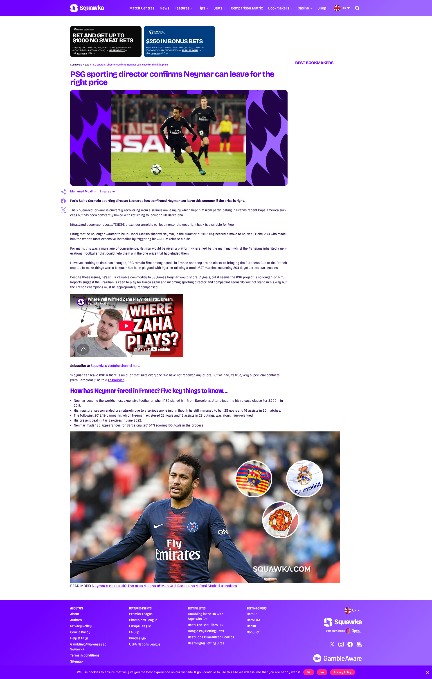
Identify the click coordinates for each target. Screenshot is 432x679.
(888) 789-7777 (117, 50)
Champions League (143, 620)
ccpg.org (82, 53)
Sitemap (76, 661)
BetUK (251, 626)
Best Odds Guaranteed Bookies (211, 637)
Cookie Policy (80, 632)
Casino (303, 8)
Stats (218, 8)
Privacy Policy (81, 626)
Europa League (140, 626)
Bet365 (252, 614)
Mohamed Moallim (83, 191)
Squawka (75, 64)
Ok (308, 672)
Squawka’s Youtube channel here (115, 365)
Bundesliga (137, 638)
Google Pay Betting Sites (206, 631)
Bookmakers (278, 8)
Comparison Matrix (247, 8)
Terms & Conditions (84, 655)
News (164, 8)
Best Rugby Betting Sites (206, 643)
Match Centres (141, 8)
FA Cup (134, 632)
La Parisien (116, 380)
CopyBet (253, 632)
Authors (76, 620)
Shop (321, 8)
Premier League (141, 614)
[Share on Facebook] (63, 201)
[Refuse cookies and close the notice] (427, 672)
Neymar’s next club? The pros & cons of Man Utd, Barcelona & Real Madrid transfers (164, 586)
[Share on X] (63, 210)
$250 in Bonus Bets (174, 41)
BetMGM (253, 620)
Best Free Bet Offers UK (205, 625)
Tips (201, 8)
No (322, 672)
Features (182, 8)
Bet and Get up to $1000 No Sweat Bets (102, 38)
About (74, 614)
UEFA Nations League (144, 644)
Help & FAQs (79, 638)
